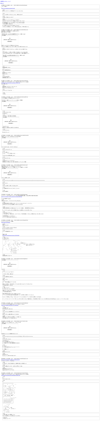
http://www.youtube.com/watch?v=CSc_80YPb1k (10, 305)
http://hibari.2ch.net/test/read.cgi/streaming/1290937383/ (11, 82)
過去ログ (2, 3)
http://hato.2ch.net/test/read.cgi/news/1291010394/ (11, 235)
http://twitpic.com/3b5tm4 (6, 222)
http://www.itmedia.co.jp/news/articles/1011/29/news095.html (12, 196)
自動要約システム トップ (5, 1)
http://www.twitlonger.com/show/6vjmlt (8, 8)
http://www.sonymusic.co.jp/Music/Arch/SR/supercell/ (11, 359)
